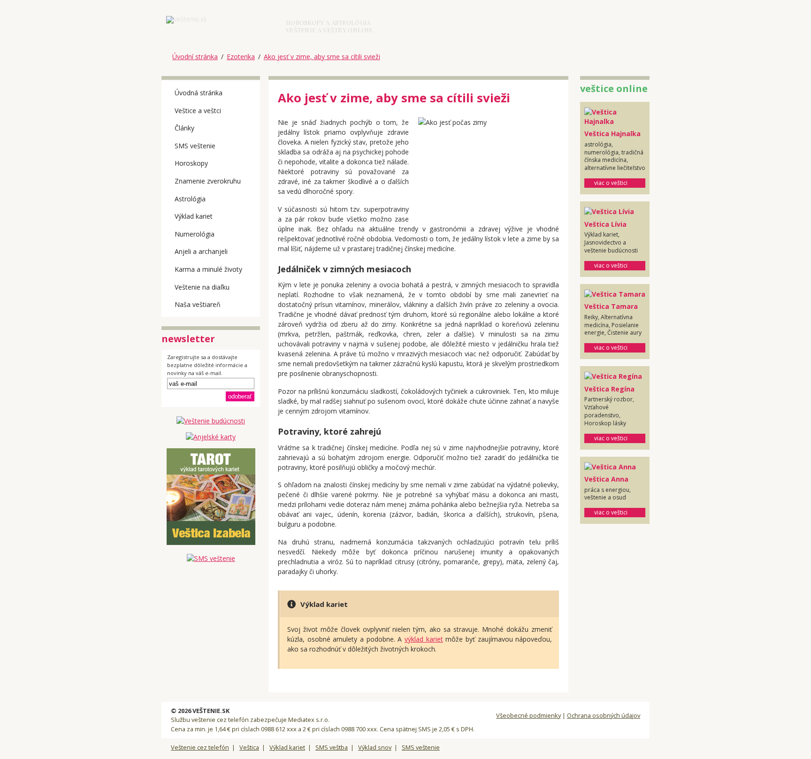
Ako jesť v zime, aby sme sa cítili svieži (322, 56)
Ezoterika (241, 56)
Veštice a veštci (198, 110)
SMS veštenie (195, 145)
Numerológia (194, 234)
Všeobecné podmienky (528, 715)
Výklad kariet (194, 216)
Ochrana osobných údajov (603, 715)
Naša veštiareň (198, 304)
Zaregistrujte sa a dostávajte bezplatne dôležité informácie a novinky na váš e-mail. (207, 365)
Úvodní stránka (195, 56)
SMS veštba (331, 747)
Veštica (249, 747)
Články (184, 127)
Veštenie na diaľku (202, 287)
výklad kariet (424, 639)
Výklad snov (374, 747)
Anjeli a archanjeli (201, 251)
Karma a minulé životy (208, 269)
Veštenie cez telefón (200, 747)
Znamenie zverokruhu (208, 180)
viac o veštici (610, 183)
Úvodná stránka (198, 92)
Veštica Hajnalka (612, 133)
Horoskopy (191, 163)
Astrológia (190, 198)
